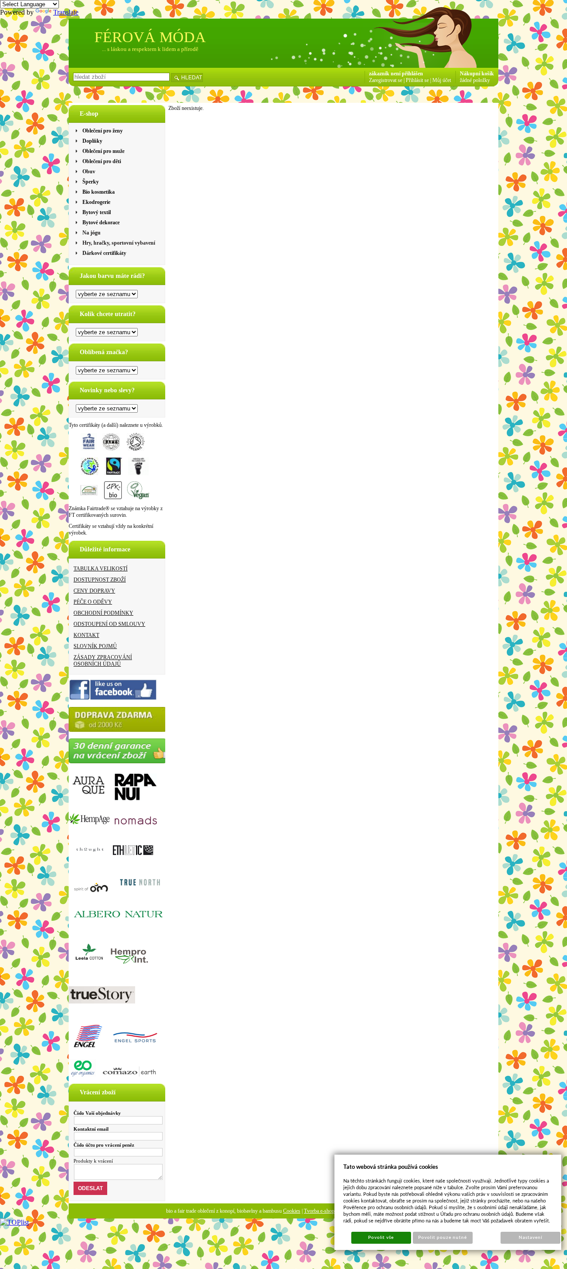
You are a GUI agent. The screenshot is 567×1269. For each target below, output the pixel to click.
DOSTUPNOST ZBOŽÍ (100, 580)
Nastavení (530, 1237)
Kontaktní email (91, 1129)
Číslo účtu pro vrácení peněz (104, 1145)
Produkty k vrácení (93, 1161)
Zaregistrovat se (385, 80)
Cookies (291, 1211)
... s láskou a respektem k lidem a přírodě (150, 49)
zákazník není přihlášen (396, 73)
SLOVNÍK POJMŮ (95, 646)
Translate (65, 12)
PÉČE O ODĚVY (93, 602)
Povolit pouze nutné (442, 1237)
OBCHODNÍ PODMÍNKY (103, 613)
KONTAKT (86, 635)
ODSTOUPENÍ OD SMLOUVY (109, 624)
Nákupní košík (477, 73)
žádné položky (475, 80)
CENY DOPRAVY (94, 591)
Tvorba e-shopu (320, 1211)
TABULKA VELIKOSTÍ (101, 569)
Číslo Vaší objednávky (97, 1113)
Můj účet (441, 80)
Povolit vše (381, 1237)
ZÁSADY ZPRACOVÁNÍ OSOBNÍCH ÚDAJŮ (103, 660)
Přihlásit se (417, 80)
